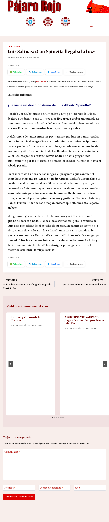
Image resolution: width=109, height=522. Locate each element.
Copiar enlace (74, 72)
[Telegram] (30, 21)
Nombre (9, 487)
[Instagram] (48, 21)
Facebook (53, 72)
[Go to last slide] (11, 364)
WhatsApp (16, 72)
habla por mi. (41, 82)
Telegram (34, 72)
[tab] (52, 417)
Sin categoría (14, 47)
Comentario (12, 451)
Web (77, 487)
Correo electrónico (51, 487)
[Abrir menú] (91, 26)
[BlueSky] (65, 21)
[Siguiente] (105, 364)
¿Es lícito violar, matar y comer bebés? (84, 282)
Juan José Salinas (18, 57)
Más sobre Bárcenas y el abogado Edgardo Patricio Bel (27, 284)
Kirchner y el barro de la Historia (25, 318)
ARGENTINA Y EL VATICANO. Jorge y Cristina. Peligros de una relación (84, 320)
